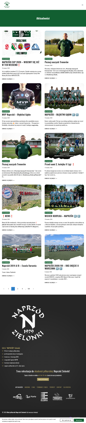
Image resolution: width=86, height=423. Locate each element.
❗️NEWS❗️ (7, 216)
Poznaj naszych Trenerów (56, 62)
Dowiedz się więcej (8, 79)
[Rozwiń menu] (82, 5)
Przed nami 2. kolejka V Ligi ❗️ (60, 164)
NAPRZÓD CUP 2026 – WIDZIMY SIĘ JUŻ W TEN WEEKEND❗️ (20, 63)
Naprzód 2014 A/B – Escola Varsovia (19, 265)
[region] (43, 420)
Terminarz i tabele (42, 387)
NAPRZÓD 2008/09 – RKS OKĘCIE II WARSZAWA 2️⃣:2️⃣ (62, 267)
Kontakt (59, 387)
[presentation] (21, 44)
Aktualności (5, 59)
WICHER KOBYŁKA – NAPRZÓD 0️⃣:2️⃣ (62, 216)
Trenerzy (52, 387)
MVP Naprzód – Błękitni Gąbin (16, 114)
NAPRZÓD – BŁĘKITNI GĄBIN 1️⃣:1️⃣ (62, 114)
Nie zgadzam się (66, 420)
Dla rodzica (67, 387)
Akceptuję (79, 420)
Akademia (27, 387)
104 (29, 289)
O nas (33, 387)
